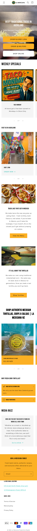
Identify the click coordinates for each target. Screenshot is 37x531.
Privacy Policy (8, 510)
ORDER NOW (8, 172)
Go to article (16, 443)
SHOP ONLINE (18, 54)
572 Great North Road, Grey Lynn (16, 486)
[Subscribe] (31, 474)
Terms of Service (9, 501)
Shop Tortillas (18, 295)
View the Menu (18, 236)
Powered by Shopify (24, 530)
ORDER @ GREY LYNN (18, 39)
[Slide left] (14, 121)
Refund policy (8, 506)
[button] (4, 2)
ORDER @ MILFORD (18, 46)
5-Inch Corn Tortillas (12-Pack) (10, 358)
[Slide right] (23, 121)
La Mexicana (15, 530)
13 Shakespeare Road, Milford (15, 490)
